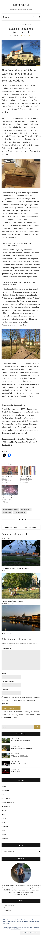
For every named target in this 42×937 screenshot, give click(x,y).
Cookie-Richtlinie (16, 929)
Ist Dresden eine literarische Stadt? (26, 477)
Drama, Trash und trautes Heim (21, 748)
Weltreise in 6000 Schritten (20, 756)
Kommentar (7, 648)
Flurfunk (6, 908)
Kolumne (4, 810)
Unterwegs (5, 838)
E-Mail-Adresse (8, 681)
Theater (4, 830)
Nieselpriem (7, 910)
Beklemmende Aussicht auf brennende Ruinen (9, 497)
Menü (6, 17)
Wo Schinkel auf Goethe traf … (21, 741)
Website (5, 689)
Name (4, 673)
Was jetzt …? (6, 633)
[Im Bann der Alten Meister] (10, 470)
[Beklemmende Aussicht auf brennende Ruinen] (10, 490)
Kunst (22, 25)
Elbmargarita (21, 4)
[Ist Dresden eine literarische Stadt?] (28, 470)
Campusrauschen (9, 906)
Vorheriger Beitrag (11, 527)
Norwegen (5, 826)
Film (3, 794)
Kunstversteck (25, 509)
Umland (28, 25)
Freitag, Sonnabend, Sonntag (12, 601)
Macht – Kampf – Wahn (18, 764)
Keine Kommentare (25, 36)
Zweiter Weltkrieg (19, 512)
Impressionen (6, 806)
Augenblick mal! (6, 790)
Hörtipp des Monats (8, 802)
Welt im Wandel (16, 771)
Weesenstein (7, 512)
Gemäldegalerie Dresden (10, 509)
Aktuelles (15, 25)
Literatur (4, 818)
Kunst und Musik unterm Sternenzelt (15, 569)
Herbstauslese (6, 798)
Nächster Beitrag (31, 527)
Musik (3, 822)
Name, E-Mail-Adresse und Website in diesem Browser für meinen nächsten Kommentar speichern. (21, 700)
